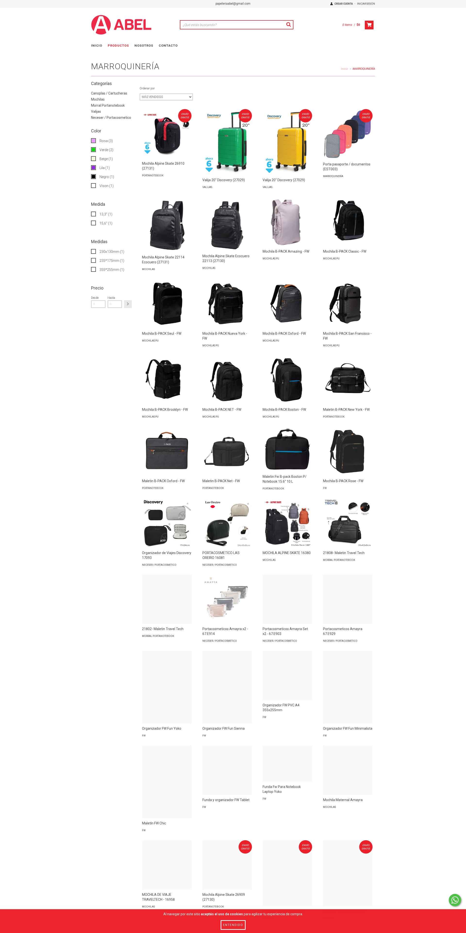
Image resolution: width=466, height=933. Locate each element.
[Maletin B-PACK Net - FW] (227, 451)
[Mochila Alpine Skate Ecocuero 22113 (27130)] (227, 224)
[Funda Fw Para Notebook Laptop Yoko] (287, 763)
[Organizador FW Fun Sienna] (227, 688)
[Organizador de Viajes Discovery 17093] (166, 523)
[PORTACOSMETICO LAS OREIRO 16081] (227, 523)
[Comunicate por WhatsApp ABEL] (455, 900)
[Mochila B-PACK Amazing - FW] (287, 222)
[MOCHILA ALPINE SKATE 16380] (287, 523)
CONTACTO (168, 45)
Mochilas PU (271, 258)
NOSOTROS (143, 45)
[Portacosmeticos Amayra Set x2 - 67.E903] (287, 599)
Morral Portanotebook (108, 105)
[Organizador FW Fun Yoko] (166, 688)
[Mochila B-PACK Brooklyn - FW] (166, 380)
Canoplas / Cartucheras (109, 93)
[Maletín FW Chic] (166, 782)
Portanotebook (152, 175)
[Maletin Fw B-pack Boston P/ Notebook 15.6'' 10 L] (287, 449)
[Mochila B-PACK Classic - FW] (348, 222)
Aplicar (128, 304)
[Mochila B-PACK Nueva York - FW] (227, 304)
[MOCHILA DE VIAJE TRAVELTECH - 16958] (166, 865)
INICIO (96, 45)
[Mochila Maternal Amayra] (348, 770)
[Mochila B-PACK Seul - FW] (166, 304)
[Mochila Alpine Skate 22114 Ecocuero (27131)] (166, 224)
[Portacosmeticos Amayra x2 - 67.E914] (227, 599)
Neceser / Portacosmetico (111, 118)
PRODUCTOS (118, 45)
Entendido (233, 925)
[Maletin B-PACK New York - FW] (348, 380)
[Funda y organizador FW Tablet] (227, 770)
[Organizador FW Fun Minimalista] (348, 688)
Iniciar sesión (366, 3)
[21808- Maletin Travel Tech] (348, 523)
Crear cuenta (343, 3)
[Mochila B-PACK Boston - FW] (287, 380)
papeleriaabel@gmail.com (233, 3)
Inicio (344, 68)
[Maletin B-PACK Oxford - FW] (166, 451)
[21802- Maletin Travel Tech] (166, 599)
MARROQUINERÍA (333, 176)
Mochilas (98, 99)
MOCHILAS (148, 269)
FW (325, 488)
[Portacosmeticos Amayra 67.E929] (348, 599)
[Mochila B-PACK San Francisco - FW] (348, 304)
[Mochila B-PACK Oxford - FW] (287, 304)
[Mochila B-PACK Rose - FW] (348, 451)
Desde (95, 298)
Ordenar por (147, 88)
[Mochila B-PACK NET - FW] (227, 380)
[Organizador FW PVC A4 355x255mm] (287, 675)
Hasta (111, 298)
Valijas (96, 111)
